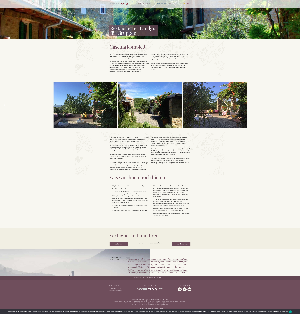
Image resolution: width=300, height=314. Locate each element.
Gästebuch (151, 304)
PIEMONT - (125, 303)
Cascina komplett (174, 301)
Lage (130, 303)
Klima (140, 303)
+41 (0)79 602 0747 (116, 288)
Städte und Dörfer (168, 303)
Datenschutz (158, 304)
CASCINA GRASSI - (136, 299)
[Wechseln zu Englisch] (188, 3)
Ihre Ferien (156, 299)
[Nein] (298, 311)
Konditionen (182, 301)
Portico (149, 301)
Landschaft (135, 303)
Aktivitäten (151, 303)
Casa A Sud (143, 301)
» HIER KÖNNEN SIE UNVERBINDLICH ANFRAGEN (147, 278)
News (167, 299)
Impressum (165, 304)
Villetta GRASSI (136, 301)
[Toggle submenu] (148, 7)
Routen (175, 303)
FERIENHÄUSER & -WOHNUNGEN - (122, 301)
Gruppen (162, 299)
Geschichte (145, 303)
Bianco (163, 301)
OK (290, 311)
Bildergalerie (150, 299)
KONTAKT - (135, 304)
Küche (157, 303)
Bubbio (161, 303)
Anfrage (141, 304)
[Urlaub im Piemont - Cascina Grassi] (120, 4)
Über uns (144, 299)
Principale (158, 301)
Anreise (145, 304)
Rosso (167, 301)
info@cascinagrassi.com (116, 290)
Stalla (153, 301)
